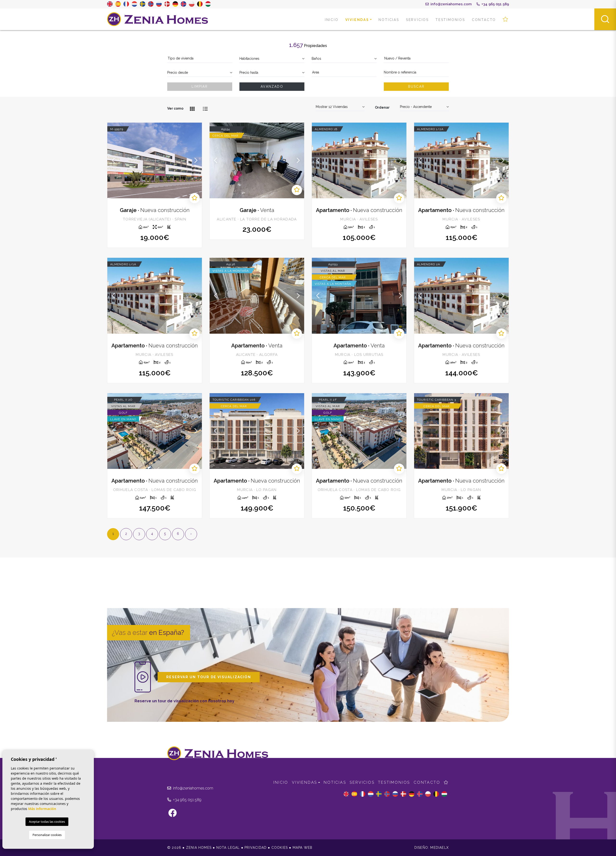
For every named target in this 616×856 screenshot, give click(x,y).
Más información (42, 808)
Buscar (416, 86)
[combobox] (199, 58)
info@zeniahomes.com (451, 4)
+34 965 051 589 (495, 4)
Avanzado (272, 86)
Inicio (332, 20)
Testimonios (450, 20)
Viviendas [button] (357, 20)
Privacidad (255, 847)
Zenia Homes (157, 19)
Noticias (389, 20)
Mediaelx (439, 847)
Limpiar (200, 86)
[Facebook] (175, 814)
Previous (113, 160)
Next (196, 160)
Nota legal (228, 847)
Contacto (484, 20)
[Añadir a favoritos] (194, 198)
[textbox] (199, 58)
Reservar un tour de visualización (208, 677)
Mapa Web (303, 847)
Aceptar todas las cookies (47, 821)
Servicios (417, 20)
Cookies (279, 847)
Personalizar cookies (47, 835)
